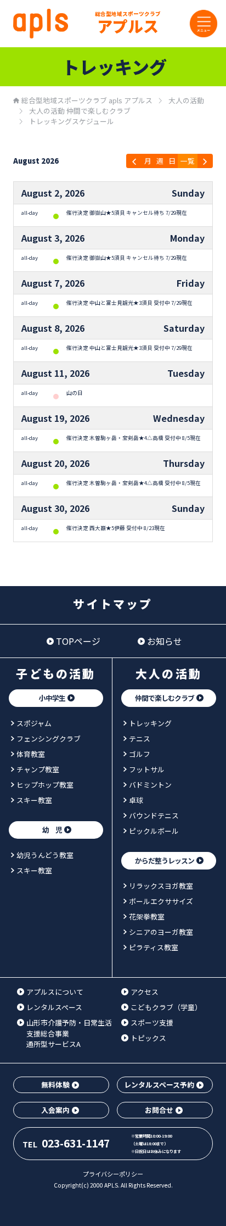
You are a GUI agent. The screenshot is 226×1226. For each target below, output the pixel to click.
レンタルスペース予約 (159, 1084)
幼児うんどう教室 (45, 855)
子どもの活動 (55, 673)
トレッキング (150, 723)
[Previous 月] (134, 161)
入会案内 (55, 1110)
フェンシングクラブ (48, 738)
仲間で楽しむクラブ (164, 698)
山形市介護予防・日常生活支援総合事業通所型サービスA (69, 1033)
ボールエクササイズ (161, 901)
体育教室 (30, 754)
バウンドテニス (154, 815)
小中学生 (52, 698)
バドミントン (150, 784)
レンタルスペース (54, 1007)
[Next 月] (205, 161)
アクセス (145, 992)
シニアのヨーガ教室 (161, 932)
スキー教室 (34, 800)
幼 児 (52, 829)
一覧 (187, 160)
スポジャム (34, 723)
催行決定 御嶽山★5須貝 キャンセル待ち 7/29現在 (126, 212)
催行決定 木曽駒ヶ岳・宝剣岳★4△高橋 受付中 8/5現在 (133, 438)
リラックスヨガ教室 (161, 886)
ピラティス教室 (153, 947)
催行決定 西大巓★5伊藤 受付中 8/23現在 (115, 528)
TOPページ (78, 641)
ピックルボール (154, 831)
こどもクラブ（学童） (166, 1007)
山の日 (74, 393)
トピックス (148, 1038)
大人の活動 (168, 673)
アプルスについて (54, 992)
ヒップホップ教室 (45, 784)
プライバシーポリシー (113, 1173)
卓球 (136, 800)
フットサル (147, 769)
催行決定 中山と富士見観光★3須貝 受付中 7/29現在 (129, 302)
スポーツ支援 (152, 1022)
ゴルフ (139, 754)
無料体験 (55, 1084)
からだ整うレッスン (164, 860)
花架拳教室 (147, 916)
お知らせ (164, 641)
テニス (139, 738)
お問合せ (159, 1110)
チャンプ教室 (37, 769)
